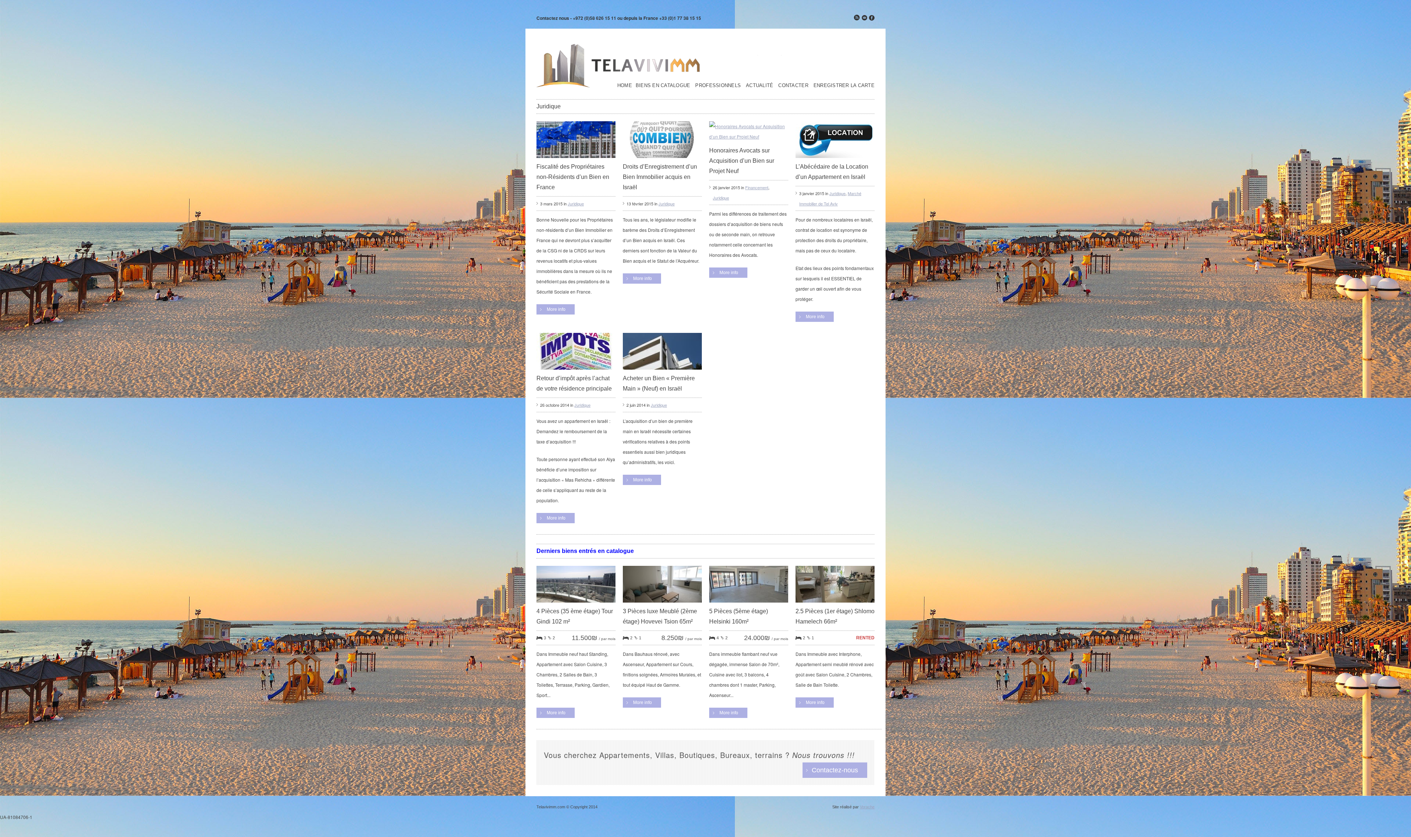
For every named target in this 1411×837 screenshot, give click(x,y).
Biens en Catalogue (663, 85)
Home (624, 85)
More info (556, 309)
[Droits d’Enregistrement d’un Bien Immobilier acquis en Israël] (662, 160)
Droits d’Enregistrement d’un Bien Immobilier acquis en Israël (660, 177)
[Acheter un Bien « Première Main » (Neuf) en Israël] (662, 371)
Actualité (759, 85)
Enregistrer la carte (844, 85)
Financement (756, 187)
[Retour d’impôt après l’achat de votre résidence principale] (575, 371)
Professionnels (718, 85)
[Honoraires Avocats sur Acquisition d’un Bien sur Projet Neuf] (748, 136)
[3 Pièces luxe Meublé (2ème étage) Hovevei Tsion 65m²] (662, 604)
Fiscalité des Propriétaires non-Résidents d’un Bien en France (572, 177)
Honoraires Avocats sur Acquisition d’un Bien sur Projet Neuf (741, 160)
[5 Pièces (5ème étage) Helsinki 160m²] (748, 604)
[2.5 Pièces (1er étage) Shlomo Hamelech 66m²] (835, 604)
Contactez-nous (835, 770)
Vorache (867, 807)
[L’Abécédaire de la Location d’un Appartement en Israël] (835, 160)
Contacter (793, 85)
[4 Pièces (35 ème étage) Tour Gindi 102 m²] (575, 604)
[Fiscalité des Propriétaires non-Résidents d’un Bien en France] (575, 160)
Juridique (576, 203)
